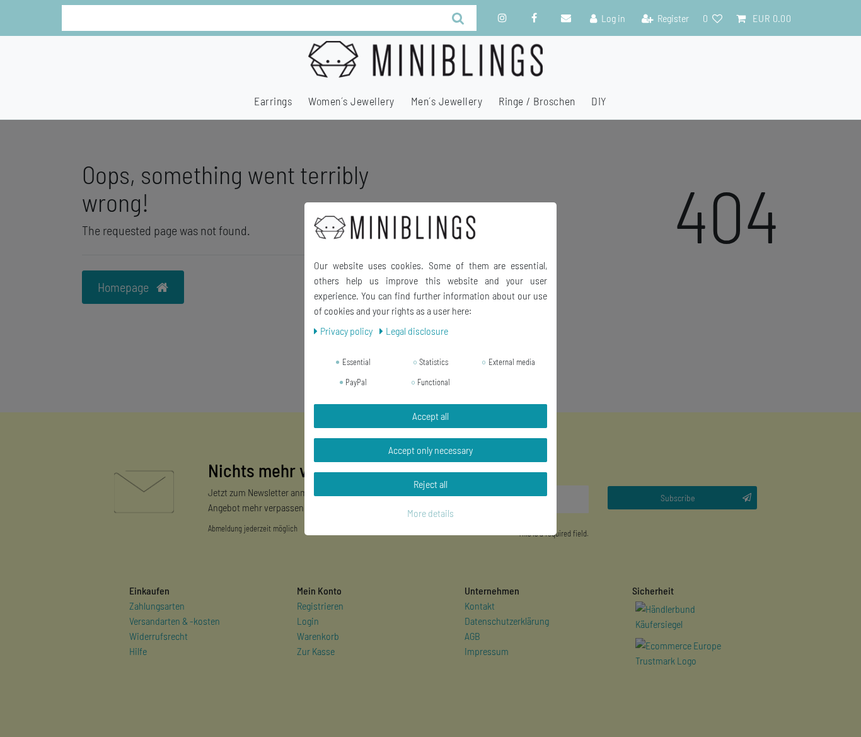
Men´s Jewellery (447, 101)
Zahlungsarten (157, 606)
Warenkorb (318, 636)
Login (308, 621)
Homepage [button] (124, 286)
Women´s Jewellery (351, 101)
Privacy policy (347, 331)
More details (430, 513)
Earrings (273, 101)
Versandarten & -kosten (174, 621)
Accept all (430, 416)
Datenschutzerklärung (507, 621)
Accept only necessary (430, 450)
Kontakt (480, 606)
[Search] (458, 18)
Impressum (487, 651)
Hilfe (138, 651)
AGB (472, 636)
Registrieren (320, 606)
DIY (599, 101)
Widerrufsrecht (158, 636)
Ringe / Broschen (537, 101)
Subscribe (678, 497)
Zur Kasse (316, 651)
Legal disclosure (417, 331)
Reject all (430, 484)
